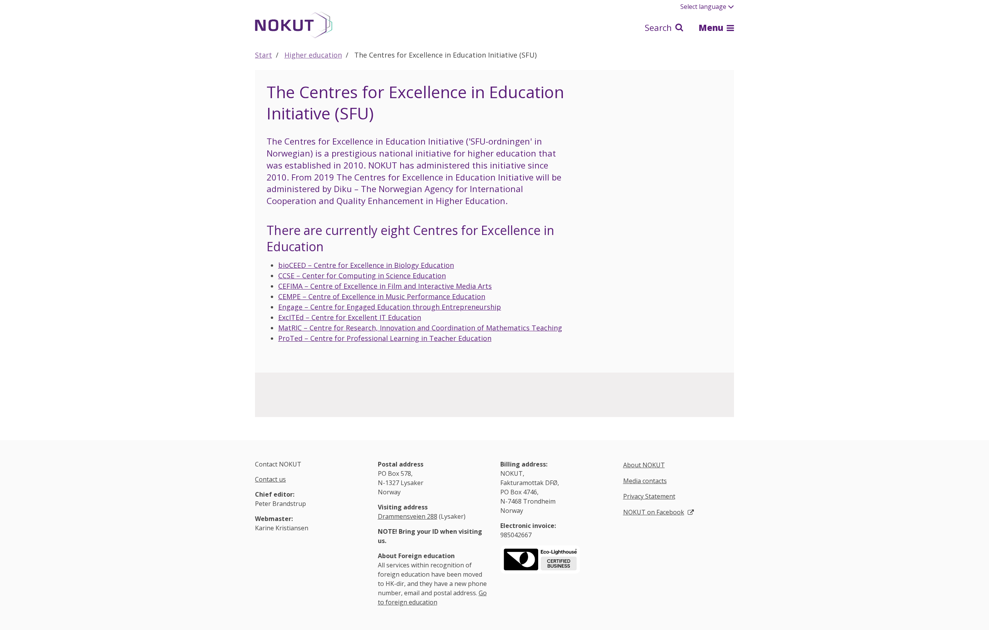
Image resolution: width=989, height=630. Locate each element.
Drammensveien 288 (407, 516)
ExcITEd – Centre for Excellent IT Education (349, 317)
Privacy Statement (649, 496)
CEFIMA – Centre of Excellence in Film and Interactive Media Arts (385, 286)
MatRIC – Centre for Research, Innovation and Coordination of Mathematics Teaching (420, 327)
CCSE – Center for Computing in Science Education (362, 275)
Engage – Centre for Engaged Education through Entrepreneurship (389, 307)
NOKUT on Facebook (653, 512)
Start (263, 55)
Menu (712, 27)
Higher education (313, 55)
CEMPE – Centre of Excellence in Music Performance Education (381, 296)
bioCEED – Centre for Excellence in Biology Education (366, 265)
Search (659, 27)
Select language (703, 6)
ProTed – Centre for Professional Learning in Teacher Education (384, 338)
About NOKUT (644, 465)
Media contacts (645, 481)
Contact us (270, 479)
